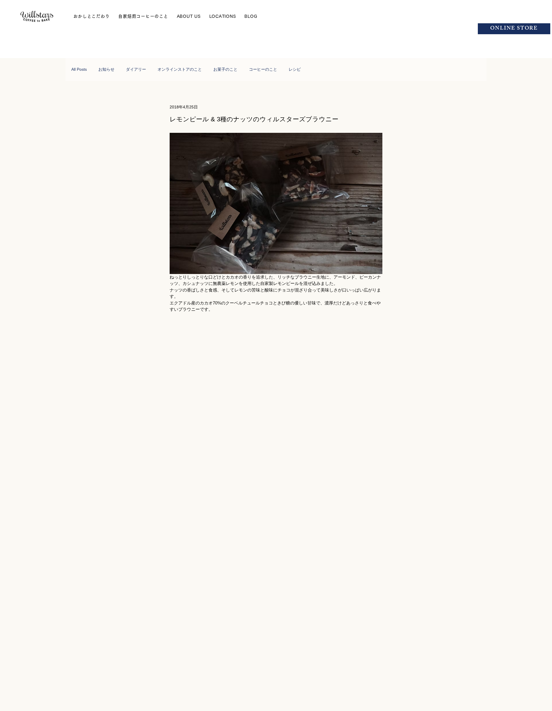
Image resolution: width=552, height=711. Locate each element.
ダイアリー (136, 69)
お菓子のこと (225, 69)
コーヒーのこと (263, 69)
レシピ (295, 69)
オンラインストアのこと (180, 69)
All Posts (79, 69)
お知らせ (106, 69)
